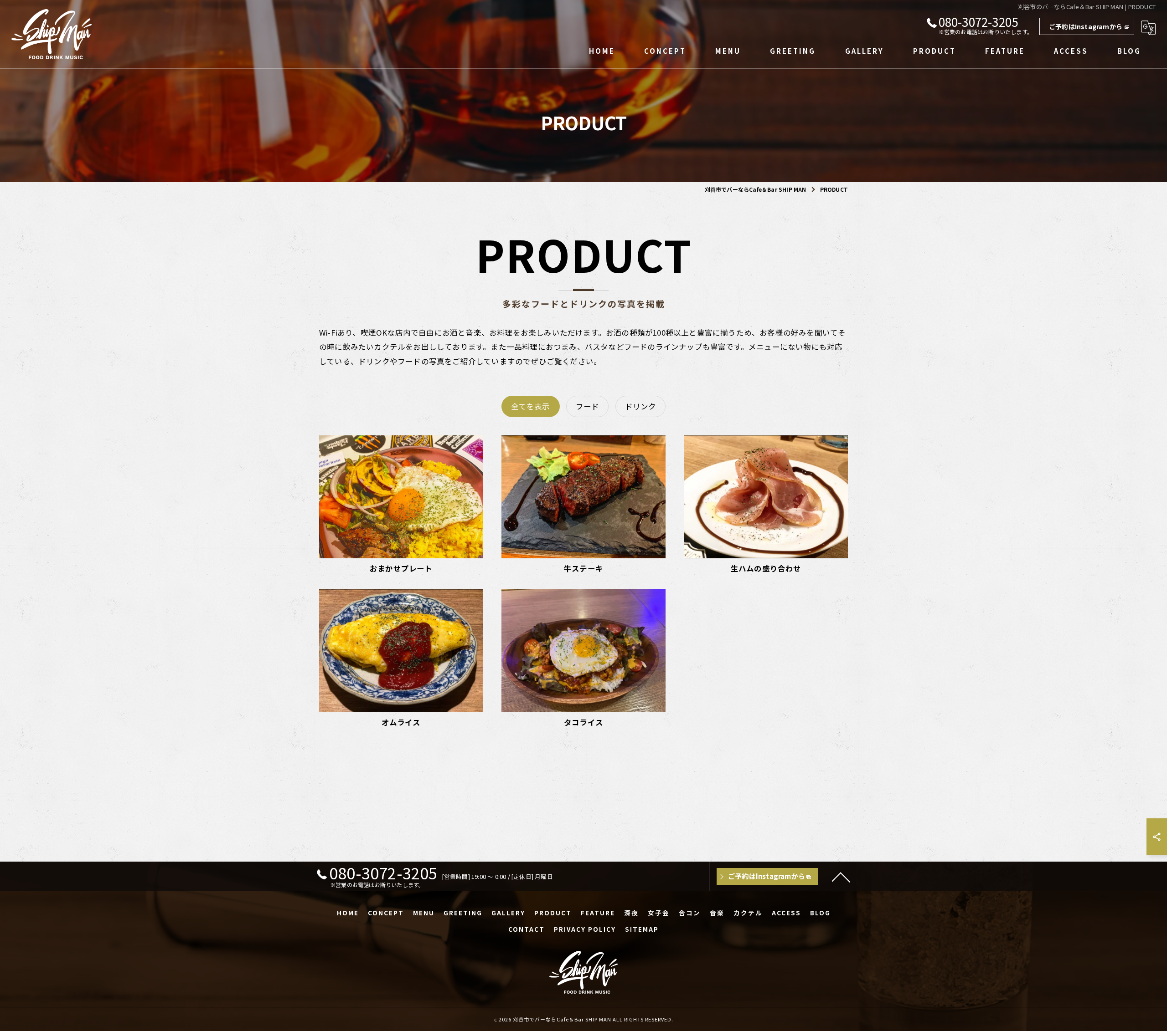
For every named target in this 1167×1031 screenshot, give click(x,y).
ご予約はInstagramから (1085, 26)
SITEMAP (642, 929)
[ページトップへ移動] (841, 877)
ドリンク (640, 406)
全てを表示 (530, 406)
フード (587, 406)
